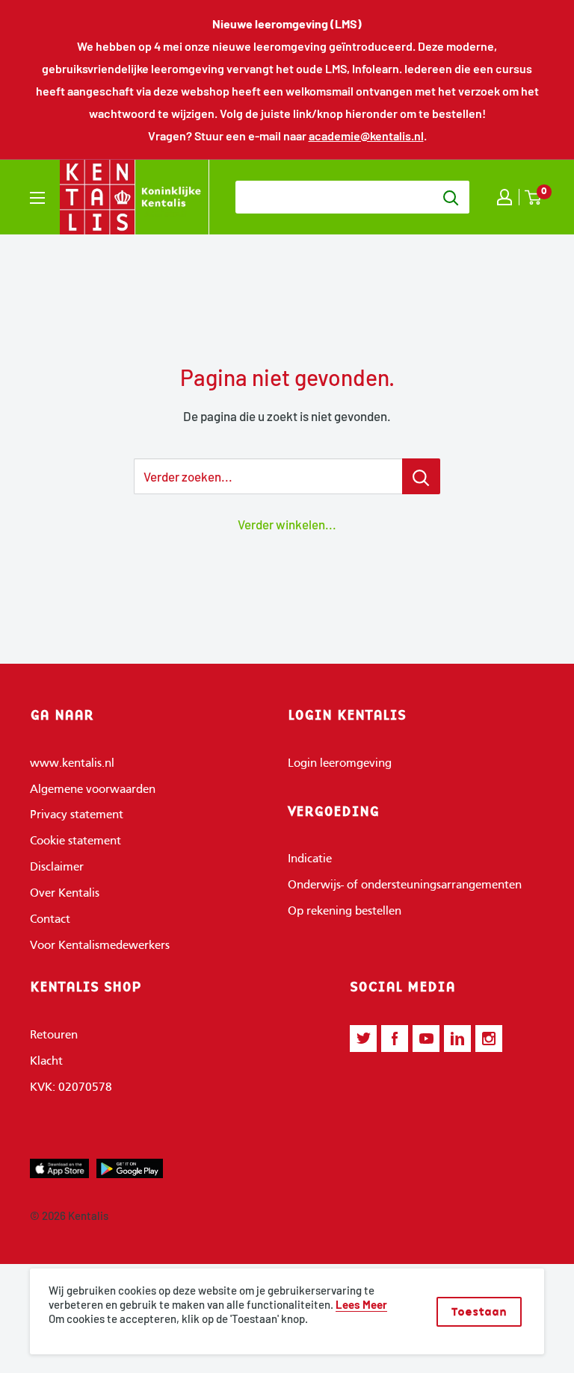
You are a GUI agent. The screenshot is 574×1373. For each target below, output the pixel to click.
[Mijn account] (504, 197)
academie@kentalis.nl (366, 135)
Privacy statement (76, 815)
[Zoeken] (450, 197)
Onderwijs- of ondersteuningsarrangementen (405, 885)
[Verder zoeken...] (421, 476)
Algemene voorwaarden (92, 790)
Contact (50, 920)
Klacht (46, 1062)
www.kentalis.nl (72, 764)
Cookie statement (75, 841)
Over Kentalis (64, 894)
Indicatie (310, 859)
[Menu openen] (37, 198)
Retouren (54, 1036)
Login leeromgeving (340, 764)
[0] (533, 197)
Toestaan (479, 1311)
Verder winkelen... (287, 524)
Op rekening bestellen (344, 912)
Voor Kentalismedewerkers (100, 946)
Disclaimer (57, 868)
